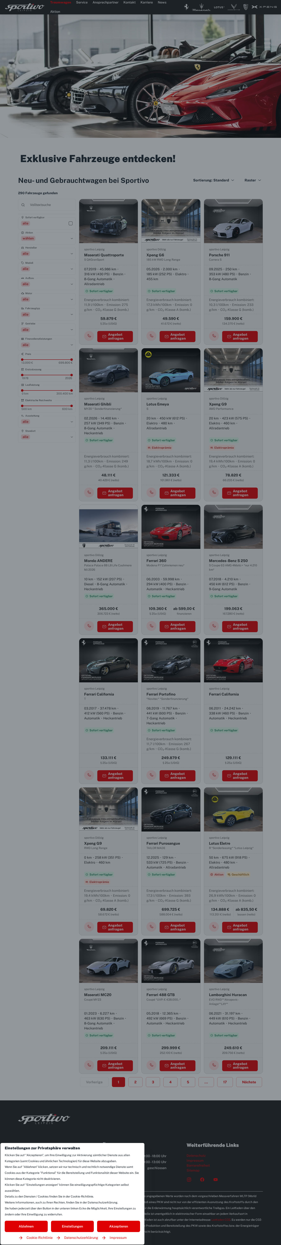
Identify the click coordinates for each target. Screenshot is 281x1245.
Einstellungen (72, 1226)
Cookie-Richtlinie (40, 1238)
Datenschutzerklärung (81, 1238)
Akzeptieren (118, 1226)
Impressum (118, 1238)
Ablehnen (26, 1226)
